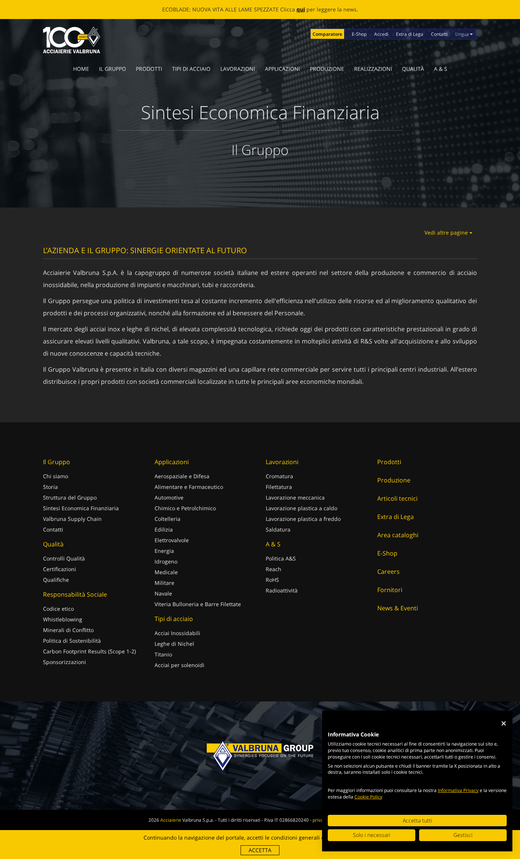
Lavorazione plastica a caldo (301, 508)
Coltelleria (167, 518)
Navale (163, 593)
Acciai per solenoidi (179, 665)
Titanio (163, 654)
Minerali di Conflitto (68, 630)
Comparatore (327, 34)
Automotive (169, 497)
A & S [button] (440, 68)
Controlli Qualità (64, 558)
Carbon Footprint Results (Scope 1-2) (89, 651)
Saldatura (278, 529)
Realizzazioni (373, 68)
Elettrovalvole (172, 540)
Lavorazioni (237, 68)
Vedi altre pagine (446, 232)
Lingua (462, 34)
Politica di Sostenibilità (72, 640)
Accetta (260, 850)
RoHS (272, 579)
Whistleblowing (62, 619)
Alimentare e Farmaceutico (189, 486)
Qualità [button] (413, 68)
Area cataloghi (397, 535)
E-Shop (359, 34)
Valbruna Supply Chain (72, 518)
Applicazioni (282, 68)
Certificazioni (59, 569)
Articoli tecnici (397, 498)
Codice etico (58, 608)
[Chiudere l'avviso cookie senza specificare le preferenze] (504, 724)
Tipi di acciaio (191, 68)
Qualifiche (56, 579)
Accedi (381, 34)
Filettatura (279, 486)
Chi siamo (55, 476)
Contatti (439, 34)
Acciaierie (170, 820)
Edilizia (164, 529)
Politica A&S (281, 558)
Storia (50, 486)
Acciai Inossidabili (177, 633)
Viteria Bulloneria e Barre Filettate (198, 604)
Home (81, 68)
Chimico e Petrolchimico (185, 508)
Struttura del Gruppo (70, 497)
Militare (164, 582)
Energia (164, 550)
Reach (273, 569)
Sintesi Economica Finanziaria (81, 508)
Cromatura (279, 476)
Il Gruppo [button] (112, 68)
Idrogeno (166, 561)
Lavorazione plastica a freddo (303, 518)
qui (301, 9)
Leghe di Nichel (174, 643)
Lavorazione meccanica (295, 497)
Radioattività (282, 590)
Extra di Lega (409, 34)
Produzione (327, 68)
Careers (388, 571)
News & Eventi (397, 608)
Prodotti (149, 68)
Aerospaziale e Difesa (182, 476)
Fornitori (389, 590)
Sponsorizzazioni (64, 662)
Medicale (166, 572)
